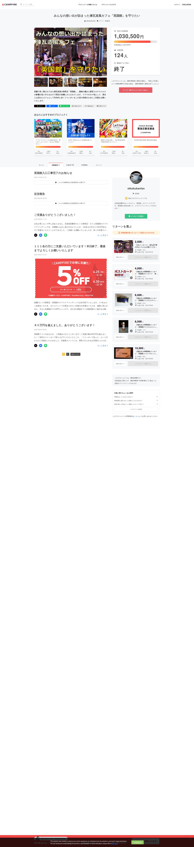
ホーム (41, 165)
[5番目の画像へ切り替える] (100, 82)
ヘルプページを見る (136, 409)
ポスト (41, 106)
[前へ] (36, 52)
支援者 (70, 165)
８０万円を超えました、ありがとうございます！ (64, 325)
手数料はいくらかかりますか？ (123, 397)
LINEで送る (65, 106)
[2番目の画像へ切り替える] (56, 82)
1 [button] (63, 354)
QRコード (102, 106)
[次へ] (104, 52)
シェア (53, 106)
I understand (137, 842)
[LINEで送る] (45, 235)
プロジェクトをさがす (108, 4)
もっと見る (101, 235)
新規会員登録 (186, 4)
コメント (99, 165)
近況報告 (39, 194)
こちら (136, 416)
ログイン (177, 4)
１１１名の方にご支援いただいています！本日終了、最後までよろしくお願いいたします (69, 248)
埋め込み (90, 106)
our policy (115, 843)
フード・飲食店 (104, 21)
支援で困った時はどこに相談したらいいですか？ (129, 404)
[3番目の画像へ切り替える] (70, 82)
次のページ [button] (75, 354)
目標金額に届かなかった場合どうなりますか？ (128, 400)
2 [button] (67, 354)
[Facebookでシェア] (40, 235)
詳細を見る (119, 257)
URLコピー (77, 106)
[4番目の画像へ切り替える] (85, 82)
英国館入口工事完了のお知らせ (53, 173)
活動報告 (55, 165)
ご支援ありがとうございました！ (55, 214)
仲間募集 (84, 165)
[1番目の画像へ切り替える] (41, 82)
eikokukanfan (91, 21)
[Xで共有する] (35, 235)
